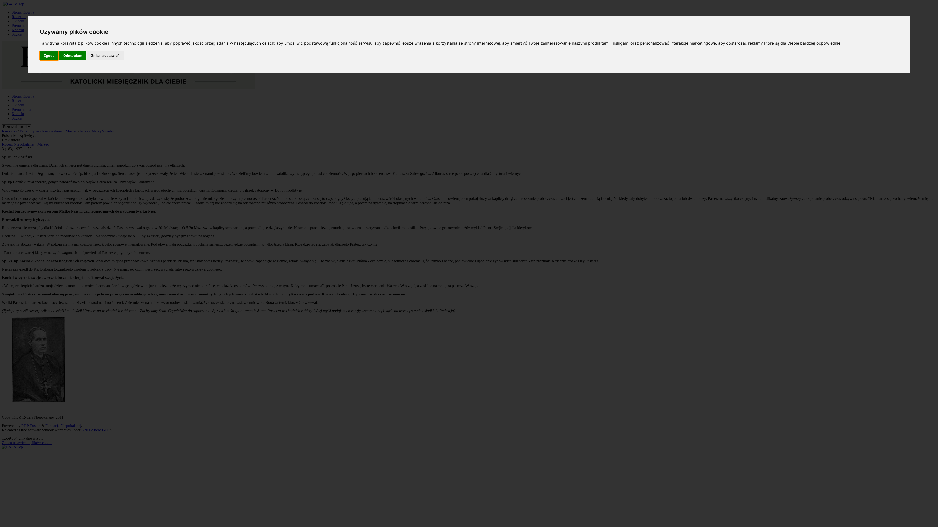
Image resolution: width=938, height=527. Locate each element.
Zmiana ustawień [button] (105, 55)
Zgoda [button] (49, 55)
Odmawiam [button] (72, 55)
